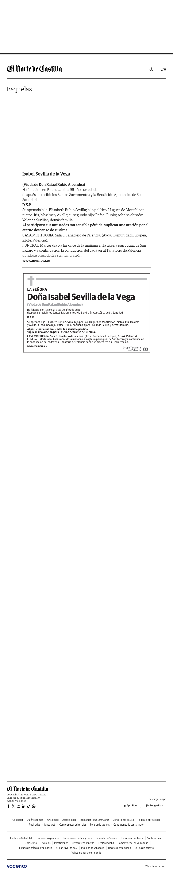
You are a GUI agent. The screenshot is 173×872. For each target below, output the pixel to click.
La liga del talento (144, 847)
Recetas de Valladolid (119, 847)
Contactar (17, 819)
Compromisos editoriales (72, 824)
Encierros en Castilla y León (77, 838)
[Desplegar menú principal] (163, 69)
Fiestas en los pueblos (47, 838)
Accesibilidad (69, 819)
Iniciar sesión (151, 69)
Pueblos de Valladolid (92, 847)
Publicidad (35, 824)
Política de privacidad (149, 819)
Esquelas (19, 89)
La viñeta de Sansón (106, 838)
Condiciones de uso (123, 819)
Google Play (156, 805)
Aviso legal (53, 819)
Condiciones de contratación (129, 824)
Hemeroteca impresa (83, 843)
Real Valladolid (106, 843)
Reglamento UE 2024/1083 (94, 819)
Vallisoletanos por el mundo (86, 852)
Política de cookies (100, 824)
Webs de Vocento (154, 866)
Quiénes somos (35, 819)
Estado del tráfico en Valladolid (35, 847)
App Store (132, 805)
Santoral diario (155, 838)
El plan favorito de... (66, 847)
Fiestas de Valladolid (21, 838)
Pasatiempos (61, 843)
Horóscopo (31, 843)
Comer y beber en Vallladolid (133, 843)
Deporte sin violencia (132, 838)
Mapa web (49, 824)
